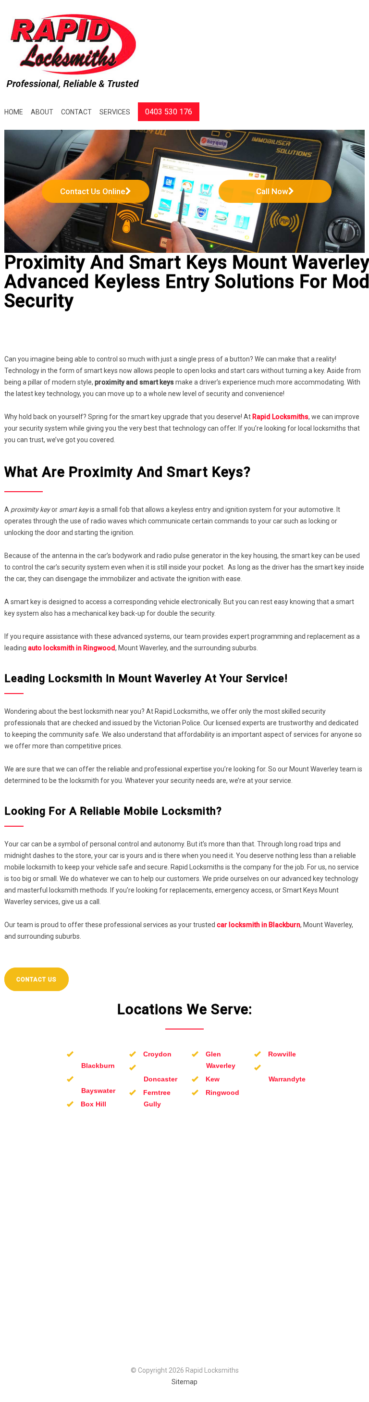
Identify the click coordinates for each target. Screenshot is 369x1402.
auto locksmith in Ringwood (71, 648)
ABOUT (42, 112)
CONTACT (76, 112)
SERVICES (114, 112)
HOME (13, 112)
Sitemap (184, 1382)
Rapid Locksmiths (280, 417)
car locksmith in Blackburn (258, 925)
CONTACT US (36, 979)
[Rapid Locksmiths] (73, 51)
